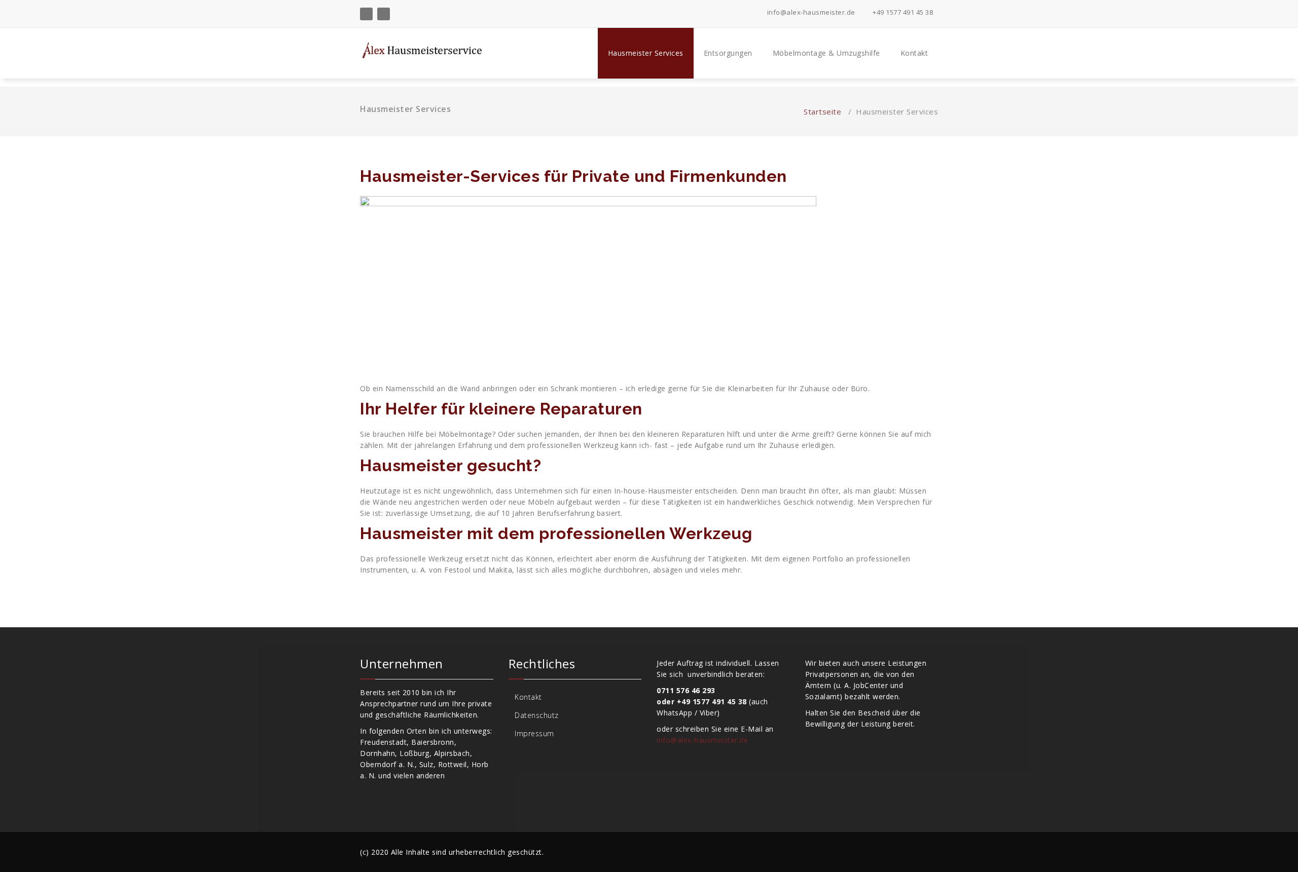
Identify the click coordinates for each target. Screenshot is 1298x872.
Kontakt (914, 53)
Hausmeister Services (645, 53)
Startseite (822, 111)
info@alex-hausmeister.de (810, 12)
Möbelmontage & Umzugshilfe (826, 53)
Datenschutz (537, 715)
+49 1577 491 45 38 (902, 12)
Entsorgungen (728, 53)
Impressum (534, 733)
